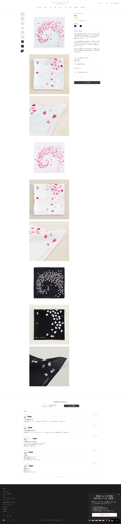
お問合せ (5, 511)
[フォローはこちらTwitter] (7, 515)
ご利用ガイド (76, 7)
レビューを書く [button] (71, 405)
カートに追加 (87, 82)
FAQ (4, 495)
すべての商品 (38, 7)
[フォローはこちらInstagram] (10, 515)
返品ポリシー (6, 506)
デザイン (60, 7)
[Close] (118, 494)
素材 (70, 7)
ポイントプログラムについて (9, 498)
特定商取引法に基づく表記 (9, 502)
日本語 (107, 3)
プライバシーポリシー (8, 504)
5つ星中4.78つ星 (52, 405)
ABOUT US (83, 7)
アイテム (65, 7)
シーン (51, 7)
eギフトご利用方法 (7, 493)
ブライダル (45, 7)
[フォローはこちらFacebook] (3, 515)
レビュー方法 (6, 500)
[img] (27, 414)
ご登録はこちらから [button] (104, 514)
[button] (77, 20)
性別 (55, 7)
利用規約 (5, 509)
